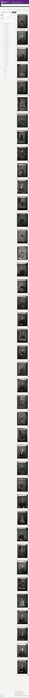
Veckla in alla (12, 15)
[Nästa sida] (8, 78)
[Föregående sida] (7, 78)
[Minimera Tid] (13, 18)
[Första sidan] (5, 78)
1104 (9, 12)
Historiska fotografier (4, 12)
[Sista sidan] (10, 78)
